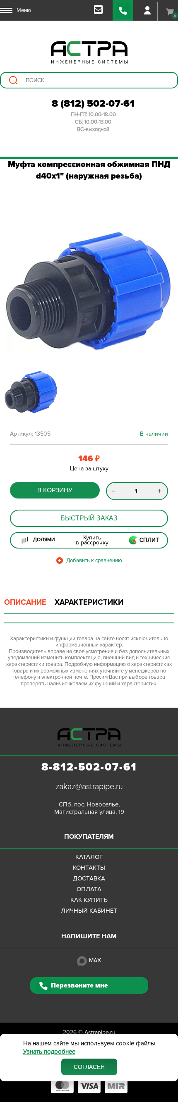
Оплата (89, 889)
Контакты (89, 867)
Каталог (89, 857)
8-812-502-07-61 (89, 767)
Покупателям (89, 836)
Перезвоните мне (79, 985)
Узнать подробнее (49, 1052)
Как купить (89, 900)
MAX (95, 960)
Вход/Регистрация (147, 10)
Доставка (89, 878)
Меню (24, 10)
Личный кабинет (89, 910)
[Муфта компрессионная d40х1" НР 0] (89, 290)
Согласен (89, 1067)
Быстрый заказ (89, 518)
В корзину (54, 490)
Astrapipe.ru (99, 1032)
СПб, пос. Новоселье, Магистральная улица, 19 (89, 808)
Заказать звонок (123, 10)
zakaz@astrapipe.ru (89, 787)
